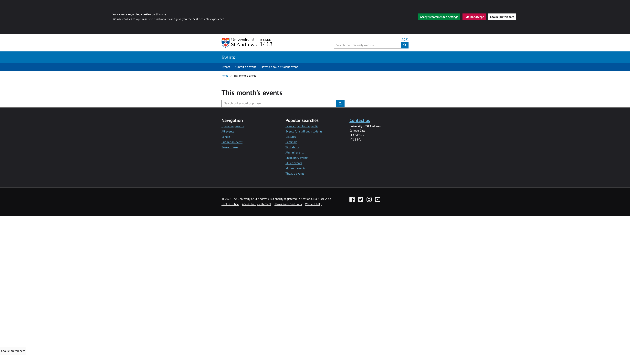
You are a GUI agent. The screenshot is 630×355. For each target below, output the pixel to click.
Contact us (359, 120)
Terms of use (229, 147)
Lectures (290, 137)
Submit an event (245, 67)
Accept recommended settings (439, 17)
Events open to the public (301, 126)
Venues (226, 137)
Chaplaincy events (296, 158)
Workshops (292, 147)
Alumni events (294, 152)
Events (228, 57)
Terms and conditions (288, 204)
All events (227, 131)
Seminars (291, 142)
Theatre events (294, 173)
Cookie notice (230, 204)
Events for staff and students (303, 131)
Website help (313, 204)
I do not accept (474, 17)
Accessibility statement (256, 204)
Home (224, 75)
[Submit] (340, 103)
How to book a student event (279, 67)
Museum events (295, 168)
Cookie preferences (502, 17)
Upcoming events (232, 126)
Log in (405, 39)
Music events (293, 163)
